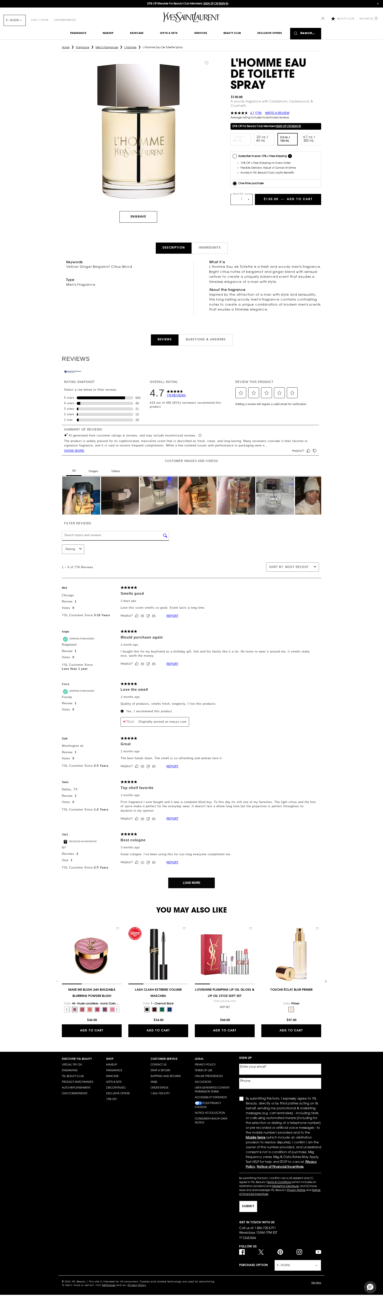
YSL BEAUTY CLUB (73, 1076)
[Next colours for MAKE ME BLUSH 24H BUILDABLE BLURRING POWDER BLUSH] (117, 1009)
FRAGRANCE (114, 1070)
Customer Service (65, 20)
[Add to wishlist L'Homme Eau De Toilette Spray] (207, 63)
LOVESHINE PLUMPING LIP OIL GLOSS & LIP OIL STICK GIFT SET (224, 993)
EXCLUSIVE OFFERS (118, 1093)
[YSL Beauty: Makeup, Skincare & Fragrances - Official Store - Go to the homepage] (191, 17)
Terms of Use (203, 1070)
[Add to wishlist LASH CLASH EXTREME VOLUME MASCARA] (184, 928)
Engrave (138, 216)
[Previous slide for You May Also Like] (57, 981)
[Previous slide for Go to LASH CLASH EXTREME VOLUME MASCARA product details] (130, 954)
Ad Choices (203, 1082)
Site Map (316, 1283)
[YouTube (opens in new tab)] (318, 1252)
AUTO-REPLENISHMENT (76, 1088)
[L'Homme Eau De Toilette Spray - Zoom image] (138, 131)
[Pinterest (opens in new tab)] (280, 1252)
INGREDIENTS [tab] (210, 247)
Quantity (238, 194)
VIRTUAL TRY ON (72, 1065)
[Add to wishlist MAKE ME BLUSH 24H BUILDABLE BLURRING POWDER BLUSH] (117, 928)
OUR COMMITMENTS (74, 1093)
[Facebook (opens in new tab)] (242, 1252)
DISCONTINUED (115, 1088)
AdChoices (108, 1285)
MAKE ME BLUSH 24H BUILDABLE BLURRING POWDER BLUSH (91, 993)
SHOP (109, 1059)
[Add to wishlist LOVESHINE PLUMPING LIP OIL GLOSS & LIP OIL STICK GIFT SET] (250, 928)
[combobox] (298, 567)
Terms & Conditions (279, 1182)
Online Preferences (209, 1076)
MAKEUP (111, 1065)
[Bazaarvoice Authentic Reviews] (73, 372)
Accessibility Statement (211, 1097)
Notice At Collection (210, 1113)
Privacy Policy (205, 1065)
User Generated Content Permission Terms (212, 1090)
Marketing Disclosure (285, 1186)
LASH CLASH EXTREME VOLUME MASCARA (158, 993)
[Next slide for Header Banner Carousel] (377, 3)
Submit (248, 1206)
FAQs (153, 1082)
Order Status (159, 1088)
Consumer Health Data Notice (211, 1121)
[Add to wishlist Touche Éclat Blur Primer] (317, 928)
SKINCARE (112, 1076)
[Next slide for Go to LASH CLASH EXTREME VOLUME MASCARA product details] (186, 954)
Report (172, 616)
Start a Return (160, 1070)
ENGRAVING (70, 1070)
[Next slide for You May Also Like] (325, 981)
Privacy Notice (296, 1190)
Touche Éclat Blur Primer (291, 990)
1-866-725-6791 (160, 1093)
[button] (240, 392)
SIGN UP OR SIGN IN (288, 126)
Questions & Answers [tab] (206, 339)
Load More (191, 882)
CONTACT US (158, 1065)
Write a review (277, 113)
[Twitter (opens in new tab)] (261, 1252)
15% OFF (111, 1099)
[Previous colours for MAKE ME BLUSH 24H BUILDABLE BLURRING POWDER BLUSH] (66, 1009)
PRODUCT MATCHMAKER (77, 1082)
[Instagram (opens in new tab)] (299, 1252)
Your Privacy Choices (208, 1105)
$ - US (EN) (12, 20)
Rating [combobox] (70, 549)
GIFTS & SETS (113, 1082)
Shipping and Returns (165, 1076)
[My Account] (323, 19)
